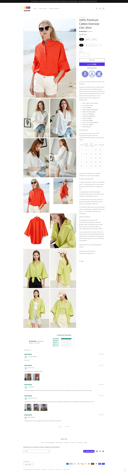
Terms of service (58, 469)
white (94, 39)
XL (81, 45)
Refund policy (44, 469)
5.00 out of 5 (40, 341)
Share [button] (82, 261)
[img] (28, 354)
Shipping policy (66, 469)
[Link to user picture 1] (28, 377)
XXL (86, 45)
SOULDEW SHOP (29, 469)
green (87, 39)
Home (42, 442)
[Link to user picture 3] (43, 407)
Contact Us (66, 442)
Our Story (72, 442)
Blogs (85, 442)
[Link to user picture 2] (36, 377)
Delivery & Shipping (50, 442)
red (81, 39)
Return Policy (59, 442)
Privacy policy (51, 469)
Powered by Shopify (36, 469)
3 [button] (64, 426)
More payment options (92, 67)
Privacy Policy (79, 442)
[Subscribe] (48, 451)
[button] (35, 8)
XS (101, 45)
